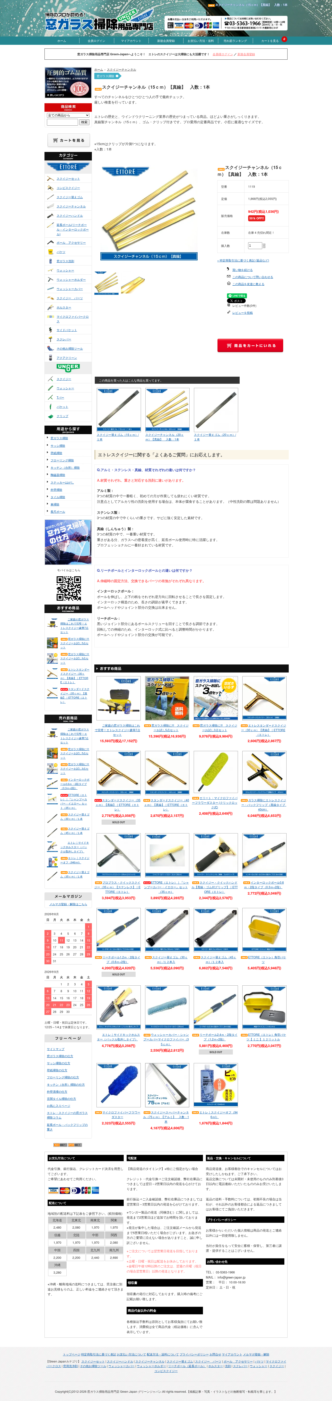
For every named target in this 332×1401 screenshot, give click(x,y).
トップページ (71, 1354)
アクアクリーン (67, 357)
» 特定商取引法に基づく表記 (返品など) (243, 260)
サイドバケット (67, 330)
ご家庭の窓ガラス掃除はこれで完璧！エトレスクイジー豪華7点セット (74, 625)
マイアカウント (131, 40)
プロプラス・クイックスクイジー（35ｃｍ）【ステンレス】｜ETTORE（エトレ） (117, 887)
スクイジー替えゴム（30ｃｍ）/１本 (74, 816)
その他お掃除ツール (70, 348)
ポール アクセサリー (71, 242)
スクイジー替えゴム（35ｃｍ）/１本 (74, 874)
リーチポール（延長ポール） (187, 1366)
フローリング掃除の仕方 (63, 1077)
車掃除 (55, 504)
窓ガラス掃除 (59, 438)
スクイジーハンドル (70, 215)
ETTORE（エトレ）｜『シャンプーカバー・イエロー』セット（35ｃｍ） (73, 801)
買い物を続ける (242, 270)
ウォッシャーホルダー (71, 279)
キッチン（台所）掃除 (65, 467)
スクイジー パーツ (70, 298)
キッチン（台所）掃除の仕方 (66, 1084)
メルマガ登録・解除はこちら (68, 904)
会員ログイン (96, 40)
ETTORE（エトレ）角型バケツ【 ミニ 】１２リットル (266, 1036)
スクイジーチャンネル (71, 206)
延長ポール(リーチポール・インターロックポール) (73, 229)
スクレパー (64, 339)
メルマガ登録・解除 (256, 1354)
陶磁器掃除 (58, 475)
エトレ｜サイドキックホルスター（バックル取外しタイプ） (74, 847)
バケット (62, 406)
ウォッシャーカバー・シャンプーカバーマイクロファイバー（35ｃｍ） (166, 1039)
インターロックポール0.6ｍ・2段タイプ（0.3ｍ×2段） (74, 783)
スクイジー (64, 379)
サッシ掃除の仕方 (58, 1063)
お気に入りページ (58, 1105)
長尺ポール (58, 511)
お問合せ (215, 1354)
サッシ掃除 (58, 445)
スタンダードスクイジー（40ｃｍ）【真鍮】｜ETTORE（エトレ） (166, 804)
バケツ (61, 252)
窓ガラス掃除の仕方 (60, 1056)
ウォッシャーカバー (70, 289)
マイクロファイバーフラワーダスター (121, 1114)
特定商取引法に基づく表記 (98, 1354)
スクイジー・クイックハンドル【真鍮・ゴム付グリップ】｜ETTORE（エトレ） (215, 887)
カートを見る (270, 40)
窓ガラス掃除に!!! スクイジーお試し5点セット (74, 643)
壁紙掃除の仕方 (57, 1070)
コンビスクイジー (68, 188)
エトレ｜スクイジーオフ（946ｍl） (74, 860)
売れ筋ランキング (235, 40)
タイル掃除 (58, 497)
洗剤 (228, 1366)
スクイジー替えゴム (70, 197)
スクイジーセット (68, 178)
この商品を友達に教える (248, 284)
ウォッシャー (65, 270)
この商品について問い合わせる (252, 277)
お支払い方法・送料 (201, 40)
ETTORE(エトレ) (73, 171)
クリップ (62, 416)
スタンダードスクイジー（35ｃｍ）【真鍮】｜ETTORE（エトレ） (74, 695)
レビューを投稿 (242, 312)
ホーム (61, 40)
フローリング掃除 (62, 460)
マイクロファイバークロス (73, 318)
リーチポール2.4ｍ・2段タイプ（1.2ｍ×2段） (218, 1036)
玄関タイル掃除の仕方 (61, 1098)
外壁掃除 (56, 489)
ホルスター (64, 307)
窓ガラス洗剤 (65, 261)
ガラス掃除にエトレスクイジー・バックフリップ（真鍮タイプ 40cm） (264, 804)
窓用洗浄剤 (70, 1366)
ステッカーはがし (62, 482)
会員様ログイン (223, 54)
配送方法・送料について (163, 1354)
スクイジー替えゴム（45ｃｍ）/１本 (74, 830)
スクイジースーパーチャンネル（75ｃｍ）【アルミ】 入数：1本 (166, 1116)
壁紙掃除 (56, 453)
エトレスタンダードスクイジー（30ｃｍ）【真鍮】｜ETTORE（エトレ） (74, 675)
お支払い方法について (131, 1354)
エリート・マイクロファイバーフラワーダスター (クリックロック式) (214, 802)
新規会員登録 (166, 40)
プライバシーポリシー (194, 1354)
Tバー (60, 397)
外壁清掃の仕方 (57, 1091)
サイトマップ (55, 1049)
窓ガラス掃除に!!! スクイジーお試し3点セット (74, 658)
